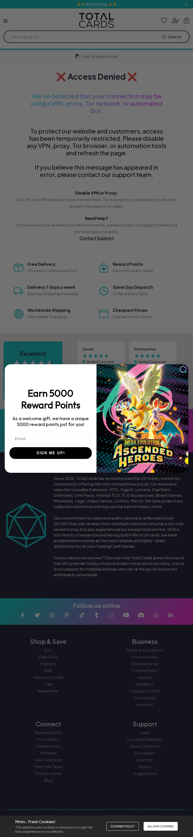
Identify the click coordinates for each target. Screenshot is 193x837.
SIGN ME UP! (50, 453)
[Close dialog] (183, 369)
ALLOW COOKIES (161, 826)
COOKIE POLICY (122, 826)
